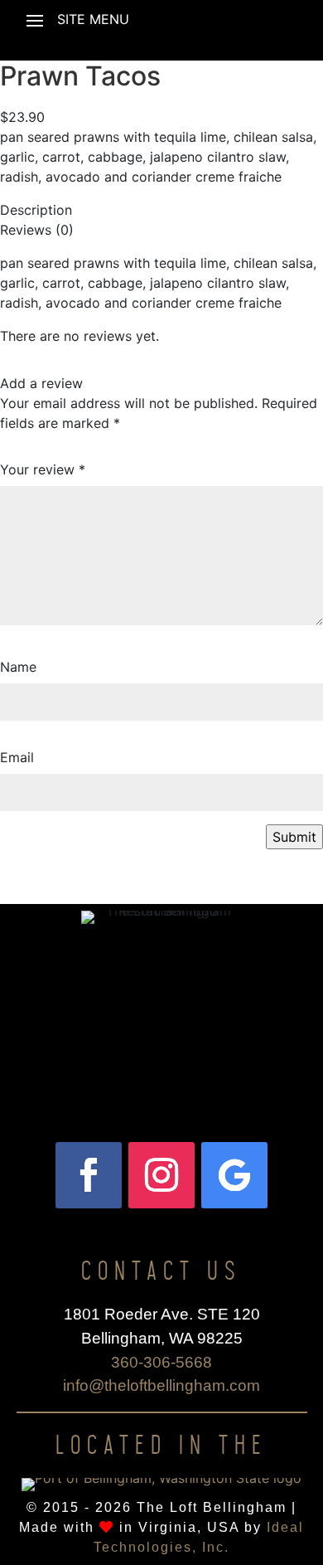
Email (17, 757)
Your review (42, 469)
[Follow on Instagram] (161, 1175)
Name (18, 667)
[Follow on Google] (234, 1175)
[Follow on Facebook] (88, 1175)
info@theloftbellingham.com (161, 1385)
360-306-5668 (161, 1362)
